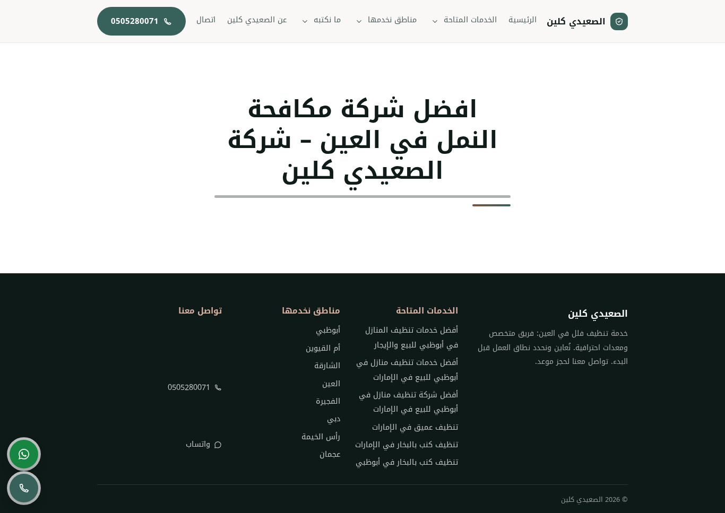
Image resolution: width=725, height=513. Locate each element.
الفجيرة (328, 401)
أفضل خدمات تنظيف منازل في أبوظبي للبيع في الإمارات (407, 369)
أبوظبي (328, 330)
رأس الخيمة (320, 437)
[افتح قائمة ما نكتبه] (305, 21)
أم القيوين (323, 348)
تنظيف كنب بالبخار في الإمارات (406, 445)
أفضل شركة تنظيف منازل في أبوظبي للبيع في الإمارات (408, 402)
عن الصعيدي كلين (257, 20)
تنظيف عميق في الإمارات (415, 427)
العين (331, 384)
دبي (333, 419)
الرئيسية (522, 20)
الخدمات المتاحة (470, 20)
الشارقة (327, 366)
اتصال (205, 20)
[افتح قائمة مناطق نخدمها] (359, 21)
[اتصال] (24, 488)
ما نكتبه (327, 20)
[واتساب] (24, 454)
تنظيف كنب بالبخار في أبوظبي (407, 462)
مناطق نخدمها (392, 20)
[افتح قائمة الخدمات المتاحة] (435, 21)
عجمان (330, 454)
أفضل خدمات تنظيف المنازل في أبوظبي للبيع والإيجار (411, 337)
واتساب (198, 444)
